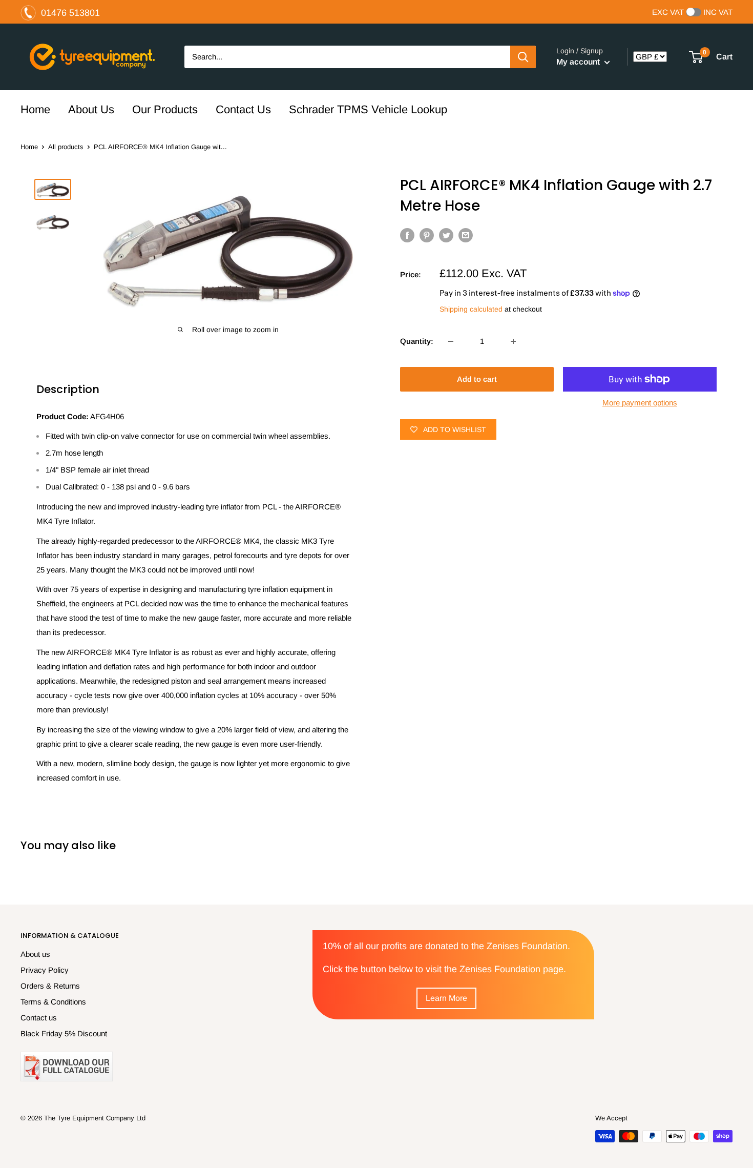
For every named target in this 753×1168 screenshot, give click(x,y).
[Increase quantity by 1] (513, 341)
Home (35, 109)
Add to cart (477, 379)
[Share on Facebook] (407, 235)
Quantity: (416, 341)
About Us (91, 109)
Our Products (165, 109)
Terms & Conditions (53, 1001)
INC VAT (718, 12)
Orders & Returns (50, 985)
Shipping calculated (471, 309)
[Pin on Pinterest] (427, 235)
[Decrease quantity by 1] (451, 341)
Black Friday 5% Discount (63, 1033)
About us (35, 954)
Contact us (38, 1017)
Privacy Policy (44, 970)
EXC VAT (668, 12)
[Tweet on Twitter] (446, 235)
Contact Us (243, 109)
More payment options (639, 402)
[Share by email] (465, 235)
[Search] (523, 57)
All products (65, 147)
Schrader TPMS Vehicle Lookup (368, 109)
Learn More (446, 998)
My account (579, 61)
